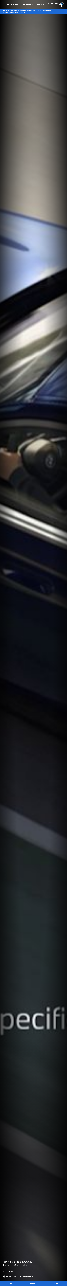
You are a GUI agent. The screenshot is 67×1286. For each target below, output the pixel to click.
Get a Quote (55, 1283)
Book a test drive (12, 4)
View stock (33, 1283)
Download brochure (28, 1276)
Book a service (26, 4)
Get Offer (23, 12)
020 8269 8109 (39, 4)
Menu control (4, 4)
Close (62, 11)
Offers (11, 1283)
